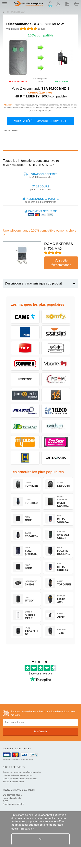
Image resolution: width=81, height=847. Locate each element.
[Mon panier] (76, 3)
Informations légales (12, 798)
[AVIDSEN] (55, 426)
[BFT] (25, 348)
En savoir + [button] (27, 828)
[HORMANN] (25, 458)
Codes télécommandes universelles (20, 778)
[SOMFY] (55, 317)
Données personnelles (13, 804)
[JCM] (25, 395)
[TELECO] (55, 411)
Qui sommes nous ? (12, 795)
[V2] (55, 395)
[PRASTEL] (25, 411)
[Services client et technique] (67, 3)
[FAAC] (55, 348)
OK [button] (41, 839)
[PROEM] (55, 379)
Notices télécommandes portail (17, 775)
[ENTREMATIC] (55, 458)
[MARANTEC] (55, 364)
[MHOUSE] (25, 442)
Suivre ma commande (13, 781)
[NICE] (25, 332)
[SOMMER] (25, 364)
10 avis (41, 29)
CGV (5, 801)
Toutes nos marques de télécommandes (22, 772)
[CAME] (25, 317)
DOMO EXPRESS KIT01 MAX (58, 246)
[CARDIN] (55, 332)
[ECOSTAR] (55, 442)
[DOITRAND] (25, 426)
